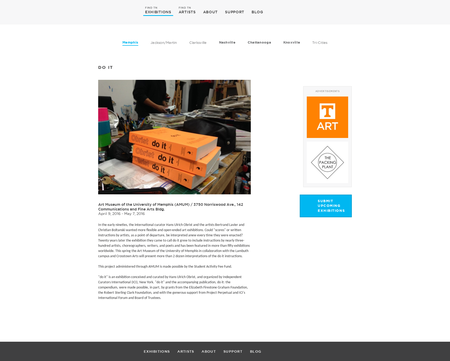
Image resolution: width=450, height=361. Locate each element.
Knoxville (291, 42)
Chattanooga (259, 42)
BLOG (257, 12)
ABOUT (210, 12)
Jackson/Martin (164, 42)
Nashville (227, 42)
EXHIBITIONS (158, 11)
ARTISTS (187, 11)
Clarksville (198, 42)
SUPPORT (234, 12)
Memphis (130, 42)
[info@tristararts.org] (371, 12)
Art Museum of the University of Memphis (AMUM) (144, 204)
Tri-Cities (320, 42)
